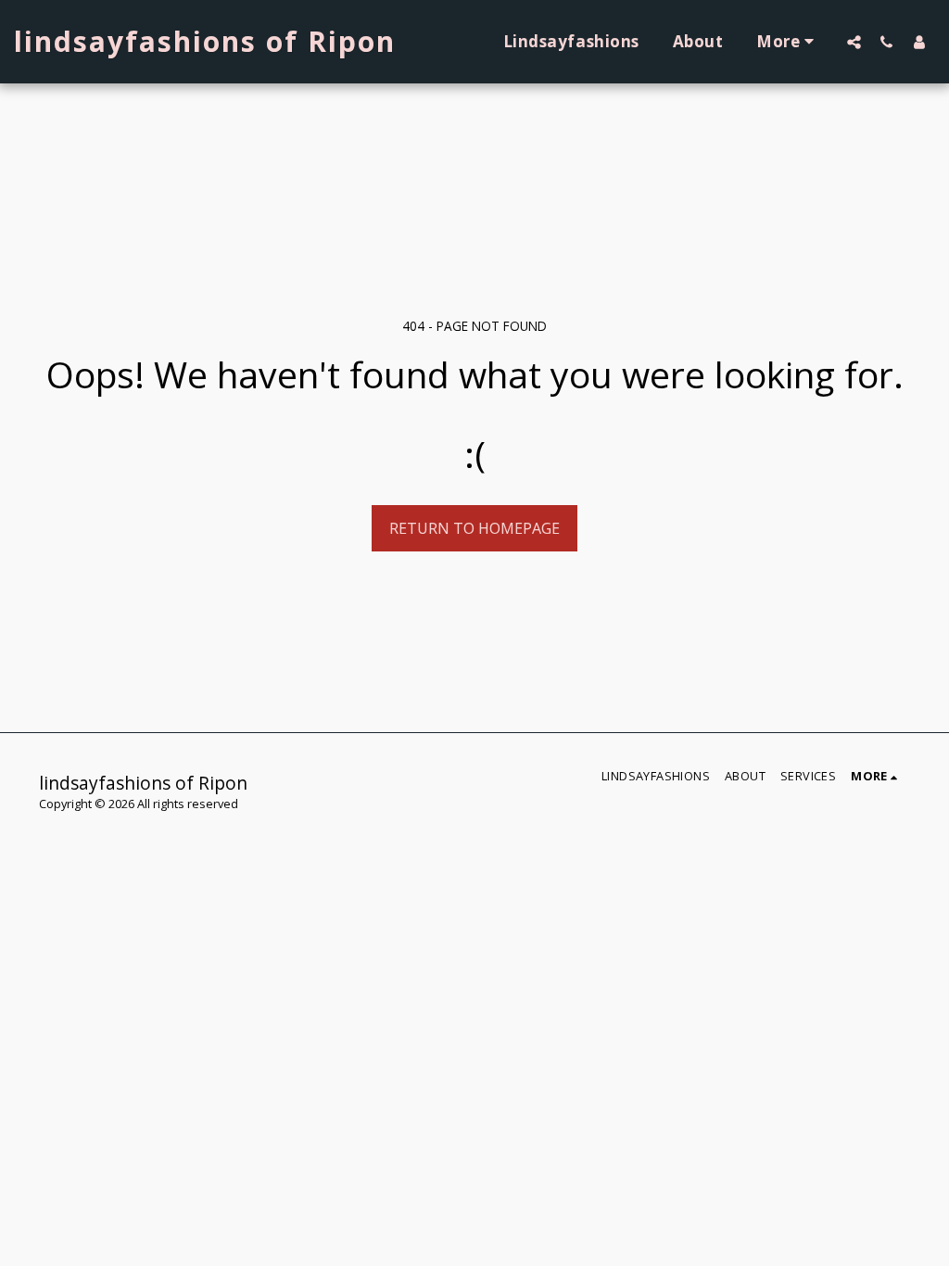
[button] (854, 41)
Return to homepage (474, 528)
